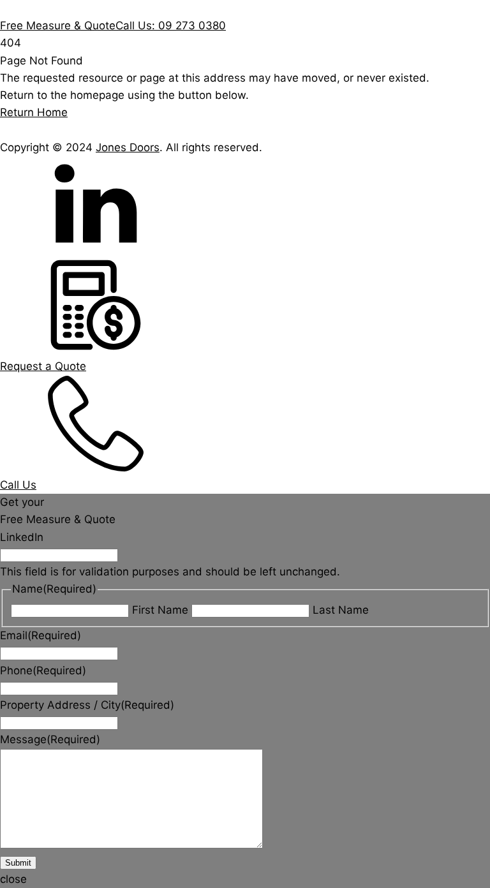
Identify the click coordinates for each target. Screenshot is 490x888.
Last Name (341, 609)
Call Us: (170, 25)
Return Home (34, 112)
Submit (18, 863)
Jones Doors (128, 147)
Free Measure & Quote (57, 25)
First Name (160, 609)
